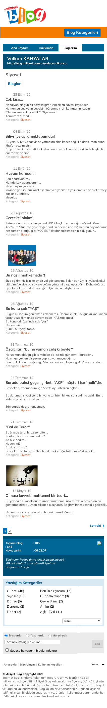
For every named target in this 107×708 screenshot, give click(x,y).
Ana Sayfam (20, 48)
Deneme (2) (15, 606)
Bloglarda (15, 635)
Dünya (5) (14, 601)
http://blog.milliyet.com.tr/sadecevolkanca (36, 63)
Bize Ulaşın (27, 664)
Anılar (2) (47, 606)
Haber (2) (14, 612)
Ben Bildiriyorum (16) (55, 591)
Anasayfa (10, 664)
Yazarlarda (37, 635)
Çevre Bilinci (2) (51, 601)
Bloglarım (70, 48)
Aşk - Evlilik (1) (51, 612)
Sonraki (95, 525)
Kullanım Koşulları (50, 664)
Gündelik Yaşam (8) (54, 596)
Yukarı (96, 664)
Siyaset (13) (16, 596)
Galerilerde (60, 635)
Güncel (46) (15, 591)
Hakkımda (46, 48)
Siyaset (25, 119)
